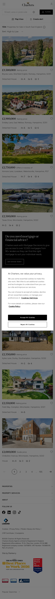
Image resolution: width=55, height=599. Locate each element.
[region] (27, 299)
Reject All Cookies (27, 324)
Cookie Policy (14, 306)
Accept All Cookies (27, 317)
